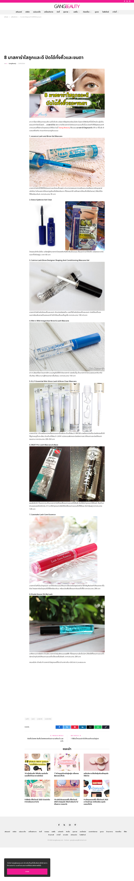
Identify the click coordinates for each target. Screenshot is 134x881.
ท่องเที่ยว (86, 12)
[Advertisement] (67, 37)
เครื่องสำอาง (48, 12)
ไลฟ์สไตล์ (105, 12)
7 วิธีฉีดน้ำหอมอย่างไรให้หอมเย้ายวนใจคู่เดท (85, 738)
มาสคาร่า (39, 719)
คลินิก (27, 12)
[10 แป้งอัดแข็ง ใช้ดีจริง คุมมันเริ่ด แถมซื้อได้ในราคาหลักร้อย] (37, 762)
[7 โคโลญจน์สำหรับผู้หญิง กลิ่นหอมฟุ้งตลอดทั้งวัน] (67, 762)
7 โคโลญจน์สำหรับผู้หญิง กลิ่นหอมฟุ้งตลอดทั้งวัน (66, 774)
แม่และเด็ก (37, 12)
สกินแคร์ (19, 12)
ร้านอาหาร (109, 832)
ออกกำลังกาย (93, 832)
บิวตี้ (58, 12)
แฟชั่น (75, 12)
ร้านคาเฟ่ (51, 835)
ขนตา (33, 719)
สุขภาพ (65, 12)
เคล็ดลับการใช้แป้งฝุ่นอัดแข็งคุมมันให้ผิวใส (96, 774)
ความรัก (65, 835)
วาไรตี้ (114, 12)
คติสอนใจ (74, 835)
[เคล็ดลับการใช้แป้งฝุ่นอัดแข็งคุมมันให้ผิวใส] (96, 762)
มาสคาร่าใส (48, 719)
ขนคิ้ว (27, 719)
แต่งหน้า (60, 832)
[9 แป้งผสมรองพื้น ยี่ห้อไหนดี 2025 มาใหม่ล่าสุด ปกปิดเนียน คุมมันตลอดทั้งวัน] (96, 788)
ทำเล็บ (68, 832)
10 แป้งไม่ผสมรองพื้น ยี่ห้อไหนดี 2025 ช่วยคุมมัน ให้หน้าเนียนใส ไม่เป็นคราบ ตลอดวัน (66, 802)
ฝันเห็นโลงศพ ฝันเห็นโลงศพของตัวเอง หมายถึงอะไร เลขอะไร (45, 739)
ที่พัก (125, 832)
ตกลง (27, 871)
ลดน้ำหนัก (83, 832)
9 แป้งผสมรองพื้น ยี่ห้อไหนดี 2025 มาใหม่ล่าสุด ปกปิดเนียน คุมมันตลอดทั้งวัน (96, 802)
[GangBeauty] (67, 6)
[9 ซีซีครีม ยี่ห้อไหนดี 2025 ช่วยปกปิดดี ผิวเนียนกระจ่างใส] (37, 788)
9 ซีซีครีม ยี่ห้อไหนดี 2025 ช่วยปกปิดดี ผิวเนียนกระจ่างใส (37, 801)
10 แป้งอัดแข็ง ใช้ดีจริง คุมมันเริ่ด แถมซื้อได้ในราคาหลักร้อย (36, 774)
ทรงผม (46, 832)
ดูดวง (97, 12)
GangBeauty (12, 63)
